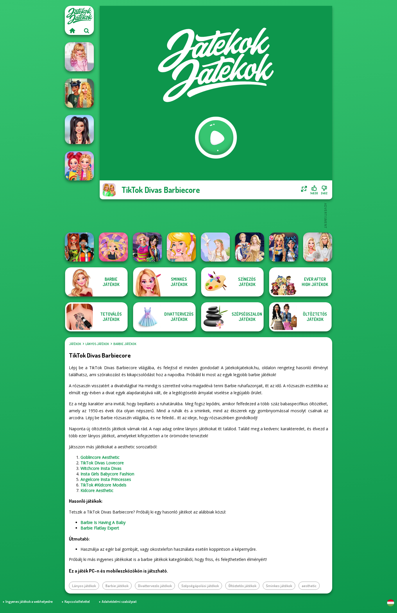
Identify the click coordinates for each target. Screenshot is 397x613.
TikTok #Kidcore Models (103, 485)
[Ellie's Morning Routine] (181, 247)
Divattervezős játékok (155, 585)
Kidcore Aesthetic (97, 490)
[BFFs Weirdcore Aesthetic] (147, 247)
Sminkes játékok (279, 585)
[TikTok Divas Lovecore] (79, 129)
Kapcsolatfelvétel (77, 601)
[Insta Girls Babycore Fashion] (79, 56)
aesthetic (309, 585)
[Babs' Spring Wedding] (317, 247)
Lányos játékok (97, 344)
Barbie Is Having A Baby (103, 522)
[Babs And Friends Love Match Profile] (79, 247)
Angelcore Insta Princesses (106, 479)
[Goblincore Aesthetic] (79, 93)
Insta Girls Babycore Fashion (107, 474)
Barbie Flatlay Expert (100, 528)
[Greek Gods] (215, 247)
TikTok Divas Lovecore (102, 462)
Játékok (75, 344)
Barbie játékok (124, 344)
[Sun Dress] (249, 247)
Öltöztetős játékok (242, 585)
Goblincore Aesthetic (100, 457)
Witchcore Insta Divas (101, 468)
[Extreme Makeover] (113, 247)
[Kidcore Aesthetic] (79, 165)
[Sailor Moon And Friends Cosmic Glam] (283, 247)
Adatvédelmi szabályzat (119, 601)
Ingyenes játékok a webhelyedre (29, 601)
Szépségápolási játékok (200, 585)
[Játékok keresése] (86, 30)
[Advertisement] (216, 215)
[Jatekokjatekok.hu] (72, 30)
